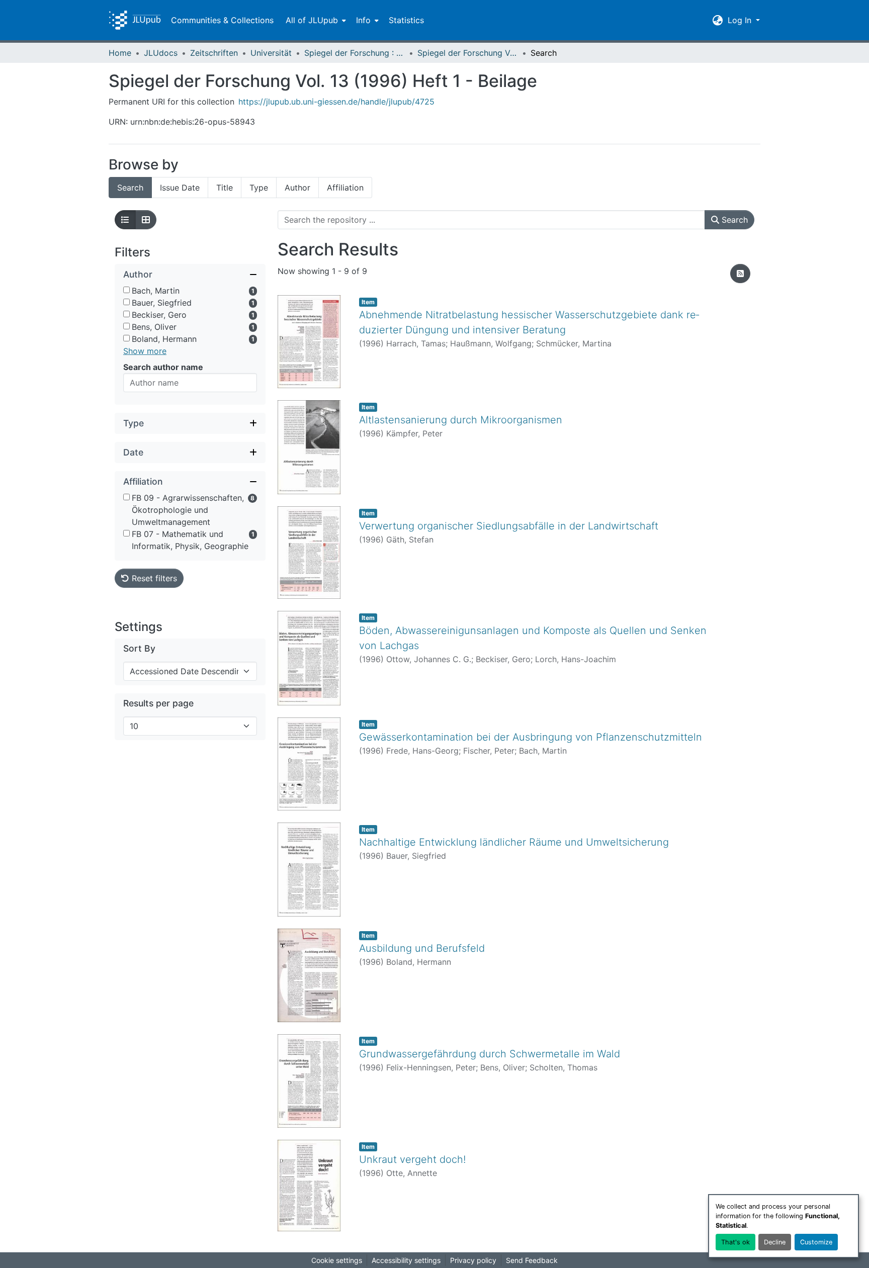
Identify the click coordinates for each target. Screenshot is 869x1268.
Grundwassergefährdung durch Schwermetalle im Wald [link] (489, 1054)
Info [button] (363, 20)
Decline (775, 1242)
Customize (816, 1242)
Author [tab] (297, 188)
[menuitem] (315, 20)
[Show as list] (125, 219)
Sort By (139, 648)
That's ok (735, 1242)
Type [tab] (258, 188)
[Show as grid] (145, 219)
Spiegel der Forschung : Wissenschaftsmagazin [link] (354, 53)
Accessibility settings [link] (406, 1260)
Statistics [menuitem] (406, 20)
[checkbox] (126, 290)
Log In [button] (741, 20)
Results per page (158, 703)
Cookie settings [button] (336, 1260)
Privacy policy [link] (473, 1260)
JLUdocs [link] (161, 53)
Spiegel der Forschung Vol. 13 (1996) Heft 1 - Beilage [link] (467, 53)
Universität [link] (271, 53)
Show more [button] (144, 351)
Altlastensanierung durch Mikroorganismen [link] (460, 420)
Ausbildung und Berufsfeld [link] (422, 948)
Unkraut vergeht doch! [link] (412, 1159)
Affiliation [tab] (345, 188)
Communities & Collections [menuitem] (222, 20)
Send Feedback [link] (532, 1260)
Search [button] (733, 220)
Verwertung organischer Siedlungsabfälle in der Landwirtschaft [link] (508, 526)
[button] (135, 20)
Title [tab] (224, 188)
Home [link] (120, 53)
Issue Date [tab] (180, 188)
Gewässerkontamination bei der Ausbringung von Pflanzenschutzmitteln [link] (530, 737)
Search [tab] (130, 188)
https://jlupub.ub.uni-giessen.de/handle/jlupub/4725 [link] (336, 102)
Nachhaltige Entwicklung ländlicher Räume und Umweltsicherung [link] (514, 842)
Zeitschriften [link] (214, 53)
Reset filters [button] (153, 578)
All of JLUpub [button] (312, 20)
